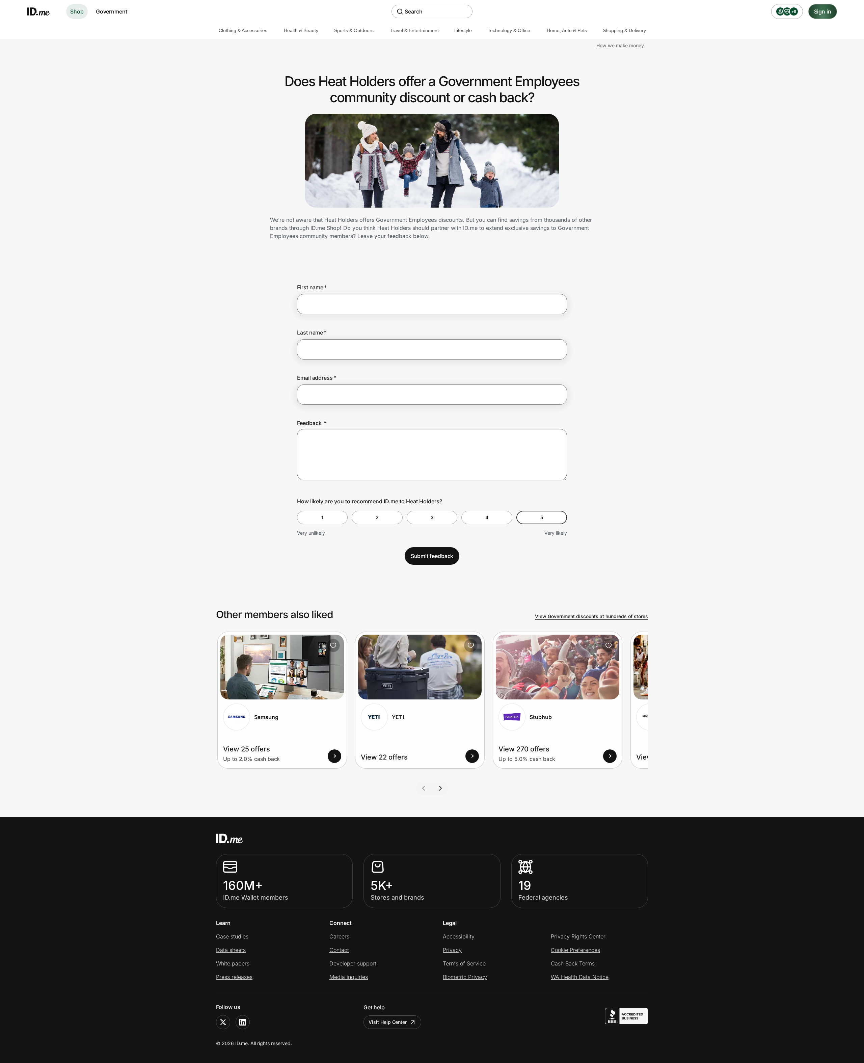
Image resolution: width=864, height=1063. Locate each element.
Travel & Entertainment (414, 30)
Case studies (232, 936)
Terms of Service (464, 963)
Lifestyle (463, 30)
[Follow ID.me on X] (223, 1022)
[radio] (322, 517)
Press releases (234, 977)
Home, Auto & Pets (567, 30)
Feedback (311, 423)
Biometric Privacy (465, 977)
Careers (339, 936)
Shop (77, 11)
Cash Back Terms (573, 963)
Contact (339, 950)
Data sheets (231, 950)
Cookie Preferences (575, 950)
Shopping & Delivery (624, 30)
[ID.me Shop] (42, 11)
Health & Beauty (301, 30)
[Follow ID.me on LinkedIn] (243, 1022)
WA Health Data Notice (580, 977)
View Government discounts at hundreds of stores (591, 616)
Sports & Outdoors (354, 30)
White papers (232, 963)
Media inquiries (348, 977)
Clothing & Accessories (243, 30)
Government (111, 11)
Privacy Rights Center (578, 936)
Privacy (452, 950)
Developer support (352, 963)
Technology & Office (509, 30)
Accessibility (459, 936)
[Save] (333, 645)
